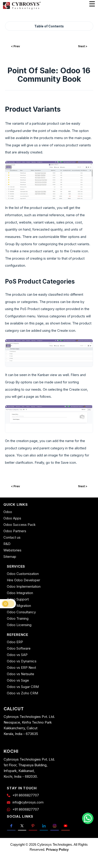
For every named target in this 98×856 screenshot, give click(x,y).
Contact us (12, 537)
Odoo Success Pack (19, 524)
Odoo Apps (12, 518)
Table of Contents (49, 26)
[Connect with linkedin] (43, 826)
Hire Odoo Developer (23, 580)
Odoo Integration (20, 593)
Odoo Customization (23, 574)
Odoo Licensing (19, 625)
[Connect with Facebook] (11, 826)
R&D (6, 544)
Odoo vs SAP (17, 655)
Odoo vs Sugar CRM (23, 687)
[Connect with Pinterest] (32, 826)
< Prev (15, 46)
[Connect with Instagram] (54, 826)
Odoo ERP (15, 642)
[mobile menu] (92, 3)
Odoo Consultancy (21, 612)
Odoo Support (18, 599)
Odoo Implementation (24, 586)
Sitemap (9, 556)
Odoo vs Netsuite (20, 674)
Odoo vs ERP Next (21, 667)
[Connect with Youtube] (65, 826)
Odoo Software (19, 648)
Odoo (7, 512)
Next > (82, 46)
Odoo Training (17, 618)
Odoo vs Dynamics (21, 661)
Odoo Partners (14, 531)
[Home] (21, 9)
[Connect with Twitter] (22, 826)
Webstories (12, 550)
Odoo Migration (19, 605)
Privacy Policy (57, 849)
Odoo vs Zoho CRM (22, 693)
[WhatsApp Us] (88, 818)
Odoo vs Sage (18, 680)
